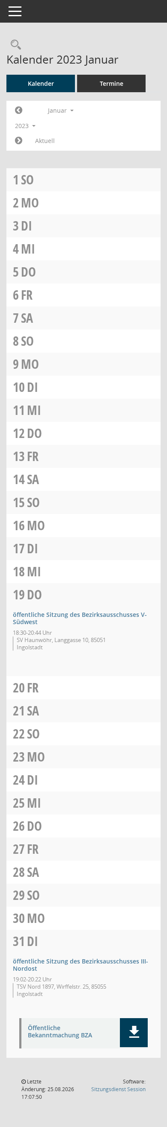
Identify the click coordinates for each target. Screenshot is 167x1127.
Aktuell (45, 141)
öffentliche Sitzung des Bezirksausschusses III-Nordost (80, 964)
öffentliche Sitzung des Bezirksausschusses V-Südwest (80, 618)
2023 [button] (22, 126)
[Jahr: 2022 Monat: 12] (19, 110)
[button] (134, 1032)
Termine (111, 83)
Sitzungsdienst (118, 1089)
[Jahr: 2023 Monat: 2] (19, 141)
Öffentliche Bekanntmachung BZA (60, 1032)
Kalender (41, 83)
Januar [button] (58, 110)
